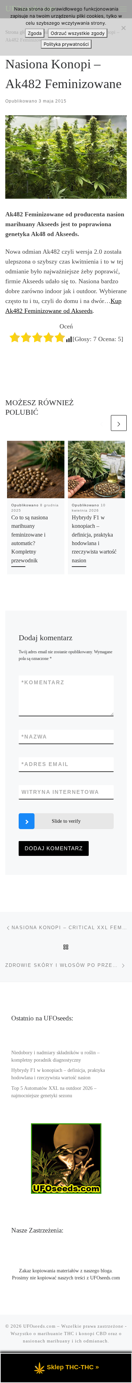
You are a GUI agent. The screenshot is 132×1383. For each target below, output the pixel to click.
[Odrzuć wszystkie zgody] (123, 27)
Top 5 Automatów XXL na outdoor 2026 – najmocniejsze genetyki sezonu (53, 1092)
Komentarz (42, 682)
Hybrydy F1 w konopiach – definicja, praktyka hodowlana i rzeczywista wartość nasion (58, 1074)
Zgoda (35, 33)
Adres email (45, 764)
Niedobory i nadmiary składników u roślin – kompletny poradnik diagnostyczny (55, 1056)
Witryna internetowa (60, 792)
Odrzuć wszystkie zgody (78, 33)
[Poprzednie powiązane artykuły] (101, 423)
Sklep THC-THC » (73, 1367)
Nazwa (34, 737)
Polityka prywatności (66, 44)
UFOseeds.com (39, 1326)
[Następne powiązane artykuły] (119, 423)
